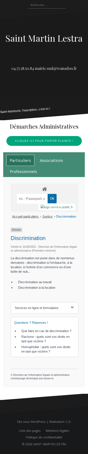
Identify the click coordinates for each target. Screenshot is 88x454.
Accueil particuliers (25, 216)
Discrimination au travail (34, 282)
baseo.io (49, 378)
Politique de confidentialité (44, 437)
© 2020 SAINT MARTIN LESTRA (44, 444)
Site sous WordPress (31, 422)
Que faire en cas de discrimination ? (46, 331)
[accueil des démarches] (44, 189)
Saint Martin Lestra (44, 38)
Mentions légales (57, 431)
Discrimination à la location (36, 287)
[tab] (20, 160)
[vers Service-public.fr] (56, 207)
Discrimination (66, 216)
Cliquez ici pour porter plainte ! (44, 141)
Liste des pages (30, 431)
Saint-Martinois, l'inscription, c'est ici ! (25, 110)
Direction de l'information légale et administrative (41, 374)
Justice (47, 216)
